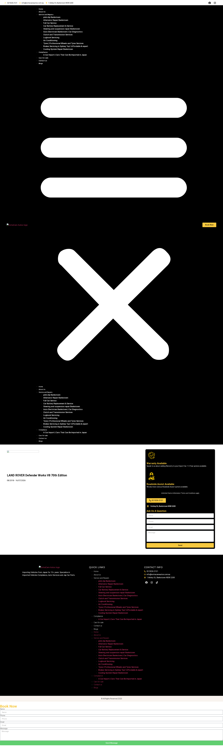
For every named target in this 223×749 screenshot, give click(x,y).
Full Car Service (49, 23)
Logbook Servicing (51, 37)
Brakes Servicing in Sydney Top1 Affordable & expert (65, 46)
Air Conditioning (50, 40)
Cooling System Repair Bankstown (58, 49)
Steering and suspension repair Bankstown (61, 29)
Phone (2, 715)
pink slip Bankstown (51, 17)
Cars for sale (43, 58)
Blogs (41, 63)
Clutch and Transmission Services (58, 35)
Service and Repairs (46, 14)
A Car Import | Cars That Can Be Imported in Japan (65, 55)
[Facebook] (209, 3)
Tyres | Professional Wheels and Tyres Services (63, 43)
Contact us (43, 61)
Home (41, 9)
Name (2, 709)
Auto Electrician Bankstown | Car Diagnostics (63, 32)
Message (4, 728)
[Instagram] (215, 3)
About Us (42, 12)
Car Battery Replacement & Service (58, 26)
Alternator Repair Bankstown (55, 20)
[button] (113, 225)
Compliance (43, 52)
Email (2, 722)
